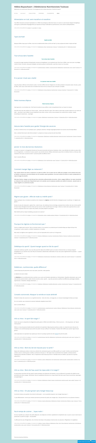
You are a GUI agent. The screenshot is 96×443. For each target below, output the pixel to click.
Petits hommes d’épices (22, 100)
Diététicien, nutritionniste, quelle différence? (30, 267)
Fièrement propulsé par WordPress (21, 437)
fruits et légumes (47, 90)
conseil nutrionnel (53, 67)
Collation (47, 67)
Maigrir (49, 380)
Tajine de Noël (19, 37)
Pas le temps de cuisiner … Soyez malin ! (28, 411)
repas (54, 160)
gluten (45, 215)
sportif (74, 67)
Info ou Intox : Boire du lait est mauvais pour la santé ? (34, 348)
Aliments (40, 236)
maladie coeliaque (51, 215)
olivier (40, 28)
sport (71, 67)
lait (52, 359)
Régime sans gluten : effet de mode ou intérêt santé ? (33, 197)
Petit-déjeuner (53, 256)
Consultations (32, 13)
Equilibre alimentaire (54, 136)
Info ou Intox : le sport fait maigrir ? (27, 318)
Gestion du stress (62, 136)
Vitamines (64, 90)
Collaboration (50, 13)
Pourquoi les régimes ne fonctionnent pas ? (30, 224)
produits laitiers (70, 359)
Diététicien (40, 284)
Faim (45, 160)
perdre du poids (65, 337)
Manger (53, 380)
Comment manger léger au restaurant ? (28, 169)
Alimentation (41, 136)
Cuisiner (39, 117)
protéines (59, 256)
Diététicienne (41, 46)
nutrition (60, 284)
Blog (58, 13)
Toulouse (55, 46)
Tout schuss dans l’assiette (23, 56)
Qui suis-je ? (23, 13)
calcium (43, 359)
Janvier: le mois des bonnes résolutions (28, 147)
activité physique (41, 67)
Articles (29, 28)
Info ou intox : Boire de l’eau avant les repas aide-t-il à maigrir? (36, 370)
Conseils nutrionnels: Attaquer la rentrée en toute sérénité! (35, 294)
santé (18, 309)
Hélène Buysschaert (72, 46)
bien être (47, 337)
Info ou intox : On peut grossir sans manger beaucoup (33, 391)
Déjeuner (59, 308)
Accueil (16, 13)
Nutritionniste (50, 46)
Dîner (45, 46)
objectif (57, 333)
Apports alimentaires (46, 401)
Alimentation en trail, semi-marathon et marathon (32, 19)
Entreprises (41, 13)
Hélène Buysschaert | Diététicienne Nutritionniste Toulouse (41, 6)
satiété (62, 256)
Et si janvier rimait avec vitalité (25, 78)
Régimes (56, 215)
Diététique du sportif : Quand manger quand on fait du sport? (36, 246)
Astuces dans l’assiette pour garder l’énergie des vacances (35, 126)
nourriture (50, 236)
